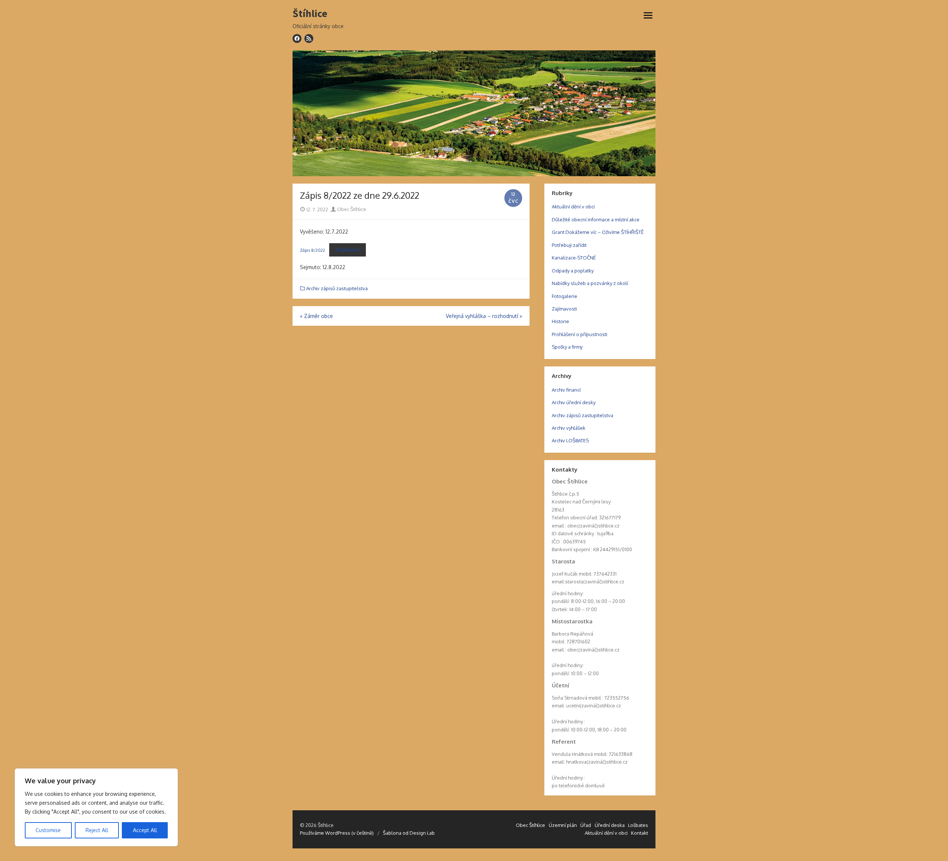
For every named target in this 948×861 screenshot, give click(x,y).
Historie (560, 321)
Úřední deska (610, 825)
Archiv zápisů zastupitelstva (337, 288)
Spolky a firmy (567, 347)
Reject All (97, 830)
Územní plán (563, 825)
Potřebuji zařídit (569, 245)
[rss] (308, 38)
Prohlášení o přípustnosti (579, 334)
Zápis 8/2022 (312, 250)
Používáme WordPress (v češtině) (337, 833)
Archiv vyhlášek (568, 428)
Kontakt (639, 833)
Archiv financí (566, 390)
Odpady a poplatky (573, 271)
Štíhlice (310, 13)
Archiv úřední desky (573, 402)
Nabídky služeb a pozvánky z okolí (590, 283)
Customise (48, 830)
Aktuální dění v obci (573, 207)
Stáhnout (347, 250)
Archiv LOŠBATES (570, 440)
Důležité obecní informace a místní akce (596, 219)
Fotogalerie (564, 296)
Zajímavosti (564, 309)
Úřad (585, 825)
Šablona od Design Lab (409, 833)
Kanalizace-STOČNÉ (574, 258)
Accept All (145, 830)
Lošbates (638, 825)
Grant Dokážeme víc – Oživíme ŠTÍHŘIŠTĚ (598, 232)
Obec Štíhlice (351, 209)
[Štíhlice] (474, 113)
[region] (96, 807)
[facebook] (297, 38)
